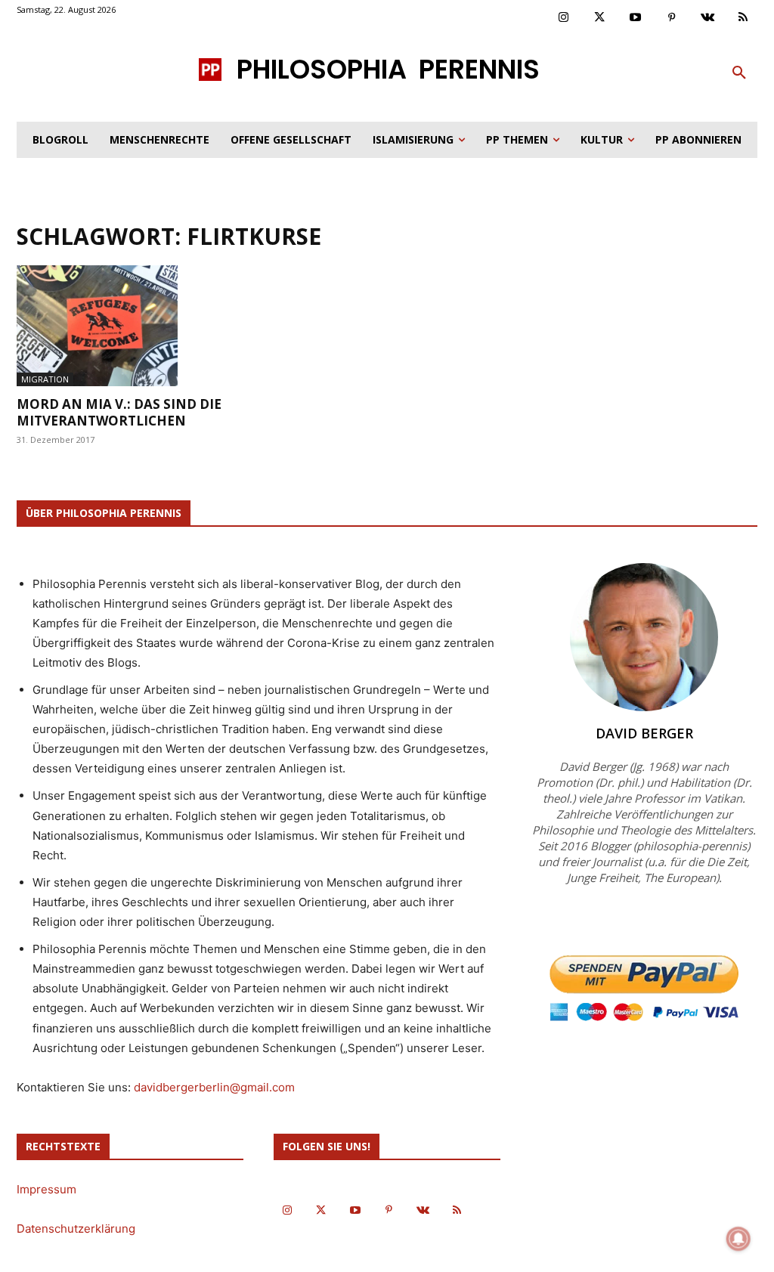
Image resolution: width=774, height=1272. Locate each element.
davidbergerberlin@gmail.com (214, 1087)
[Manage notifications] (738, 1239)
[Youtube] (635, 18)
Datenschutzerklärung (76, 1228)
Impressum (46, 1189)
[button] (739, 73)
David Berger (644, 733)
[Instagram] (564, 18)
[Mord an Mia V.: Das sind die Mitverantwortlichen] (130, 325)
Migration (45, 379)
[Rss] (743, 18)
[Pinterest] (672, 18)
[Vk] (707, 18)
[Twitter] (600, 18)
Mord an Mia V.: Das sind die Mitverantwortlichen (119, 412)
